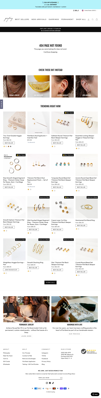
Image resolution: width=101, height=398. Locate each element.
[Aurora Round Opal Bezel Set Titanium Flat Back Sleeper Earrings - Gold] (76, 190)
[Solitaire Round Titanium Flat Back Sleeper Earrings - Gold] (52, 146)
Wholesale (6, 364)
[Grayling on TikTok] (53, 383)
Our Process (26, 353)
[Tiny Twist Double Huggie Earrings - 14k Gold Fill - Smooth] (4, 146)
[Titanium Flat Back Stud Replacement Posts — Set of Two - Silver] (30, 189)
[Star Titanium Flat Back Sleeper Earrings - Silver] (54, 273)
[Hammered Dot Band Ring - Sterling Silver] (78, 229)
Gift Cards (6, 361)
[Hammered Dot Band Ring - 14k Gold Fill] (76, 229)
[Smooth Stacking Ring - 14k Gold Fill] (28, 271)
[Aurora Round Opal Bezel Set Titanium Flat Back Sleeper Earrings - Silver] (78, 190)
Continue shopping (50, 52)
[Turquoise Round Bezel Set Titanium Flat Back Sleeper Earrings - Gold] (52, 190)
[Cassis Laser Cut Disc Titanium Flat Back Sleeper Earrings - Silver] (54, 233)
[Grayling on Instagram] (47, 383)
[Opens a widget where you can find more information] (95, 394)
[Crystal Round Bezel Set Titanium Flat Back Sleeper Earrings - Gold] (76, 275)
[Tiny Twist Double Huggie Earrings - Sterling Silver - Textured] (10, 146)
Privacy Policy (46, 361)
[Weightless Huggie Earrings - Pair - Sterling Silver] (6, 273)
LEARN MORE (26, 336)
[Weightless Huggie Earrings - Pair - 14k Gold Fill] (4, 273)
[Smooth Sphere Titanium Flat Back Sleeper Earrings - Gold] (4, 230)
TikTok (44, 356)
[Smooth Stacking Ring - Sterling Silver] (30, 271)
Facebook (45, 358)
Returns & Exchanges (29, 358)
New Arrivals (39, 19)
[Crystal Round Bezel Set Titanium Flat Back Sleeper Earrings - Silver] (78, 275)
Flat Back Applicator (29, 361)
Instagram (45, 353)
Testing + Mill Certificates (30, 364)
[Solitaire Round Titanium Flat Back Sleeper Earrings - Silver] (54, 146)
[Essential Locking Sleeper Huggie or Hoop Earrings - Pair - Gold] (76, 148)
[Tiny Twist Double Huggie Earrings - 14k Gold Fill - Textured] (8, 146)
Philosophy (6, 353)
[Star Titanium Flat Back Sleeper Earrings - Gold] (52, 273)
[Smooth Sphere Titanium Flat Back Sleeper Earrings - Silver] (6, 230)
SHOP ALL (81, 19)
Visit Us (5, 358)
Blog (43, 364)
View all (50, 282)
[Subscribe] (61, 378)
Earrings (54, 19)
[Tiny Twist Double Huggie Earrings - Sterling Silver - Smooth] (6, 146)
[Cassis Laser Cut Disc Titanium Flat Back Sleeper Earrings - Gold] (52, 233)
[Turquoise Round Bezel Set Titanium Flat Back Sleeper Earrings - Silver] (54, 190)
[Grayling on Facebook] (50, 383)
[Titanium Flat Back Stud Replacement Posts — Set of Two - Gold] (28, 189)
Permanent (67, 19)
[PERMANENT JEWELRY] (26, 309)
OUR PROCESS (74, 334)
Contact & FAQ (27, 356)
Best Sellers (22, 19)
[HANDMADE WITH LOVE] (74, 309)
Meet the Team (8, 356)
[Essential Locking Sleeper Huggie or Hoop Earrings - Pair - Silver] (78, 148)
